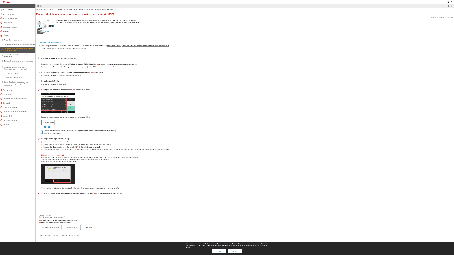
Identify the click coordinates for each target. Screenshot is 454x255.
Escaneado (6, 36)
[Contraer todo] (33, 6)
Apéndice (6, 124)
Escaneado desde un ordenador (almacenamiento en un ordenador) (15, 68)
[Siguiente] (451, 6)
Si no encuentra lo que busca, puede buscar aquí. (59, 220)
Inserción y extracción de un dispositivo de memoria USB (118, 64)
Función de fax (7, 90)
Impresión (6, 31)
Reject (235, 251)
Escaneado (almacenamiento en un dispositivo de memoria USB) (95, 9)
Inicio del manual (8, 14)
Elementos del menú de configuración (15, 112)
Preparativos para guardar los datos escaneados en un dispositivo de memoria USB (138, 46)
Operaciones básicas (10, 27)
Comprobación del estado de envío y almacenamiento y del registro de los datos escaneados (18, 84)
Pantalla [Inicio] (98, 72)
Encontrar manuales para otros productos (56, 222)
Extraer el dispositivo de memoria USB (109, 193)
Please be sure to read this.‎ (50, 227)
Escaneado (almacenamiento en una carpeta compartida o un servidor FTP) (18, 62)
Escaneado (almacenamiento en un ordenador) (19, 44)
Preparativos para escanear (13, 40)
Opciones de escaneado (12, 73)
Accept (219, 251)
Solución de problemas (10, 120)
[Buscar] (40, 6)
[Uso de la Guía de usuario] (451, 2)
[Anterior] (448, 6)
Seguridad (6, 103)
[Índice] (38, 6)
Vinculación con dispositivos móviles (14, 99)
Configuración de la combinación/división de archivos (95, 131)
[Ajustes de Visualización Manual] (448, 2)
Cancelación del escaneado (13, 78)
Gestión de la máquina (10, 107)
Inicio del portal (8, 10)
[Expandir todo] (30, 6)
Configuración (7, 23)
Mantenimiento (8, 116)
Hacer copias (7, 94)
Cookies (89, 227)
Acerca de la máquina (10, 18)
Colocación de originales (68, 58)
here (194, 245)
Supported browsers (71, 227)
